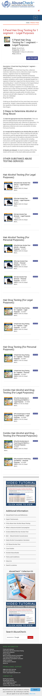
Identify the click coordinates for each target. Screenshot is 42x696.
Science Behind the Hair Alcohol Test (17, 532)
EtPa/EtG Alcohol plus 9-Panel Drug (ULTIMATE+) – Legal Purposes (22, 400)
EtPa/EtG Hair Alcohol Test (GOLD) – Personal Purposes (22, 247)
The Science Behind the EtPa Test (11, 657)
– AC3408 (23, 417)
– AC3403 (23, 312)
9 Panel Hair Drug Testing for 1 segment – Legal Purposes (21, 325)
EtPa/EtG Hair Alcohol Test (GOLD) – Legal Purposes (22, 184)
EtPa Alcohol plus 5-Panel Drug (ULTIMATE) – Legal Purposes (22, 415)
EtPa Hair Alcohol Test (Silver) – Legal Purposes (21, 199)
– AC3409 (26, 402)
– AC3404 (23, 327)
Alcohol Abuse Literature (9, 661)
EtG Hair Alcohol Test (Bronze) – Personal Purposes (20, 278)
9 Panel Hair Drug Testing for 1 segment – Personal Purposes (21, 356)
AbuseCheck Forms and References (16, 515)
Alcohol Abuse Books (12, 553)
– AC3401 (23, 358)
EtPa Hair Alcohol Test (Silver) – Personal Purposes (21, 263)
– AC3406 (23, 462)
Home (27, 22)
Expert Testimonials (12, 519)
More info (32, 693)
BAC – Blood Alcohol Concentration (17, 536)
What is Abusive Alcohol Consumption (17, 527)
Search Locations (11, 565)
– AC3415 (23, 249)
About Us (9, 561)
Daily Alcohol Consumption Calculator (17, 540)
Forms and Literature (8, 649)
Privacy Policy (6, 654)
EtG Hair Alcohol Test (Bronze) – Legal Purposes (22, 215)
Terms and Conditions (12, 557)
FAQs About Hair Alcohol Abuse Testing (18, 523)
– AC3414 (23, 265)
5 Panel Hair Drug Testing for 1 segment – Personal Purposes (21, 372)
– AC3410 (17, 218)
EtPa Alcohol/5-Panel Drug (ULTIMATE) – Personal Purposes (22, 460)
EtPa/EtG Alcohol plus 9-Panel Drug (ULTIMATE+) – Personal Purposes (22, 443)
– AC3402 (23, 374)
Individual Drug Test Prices (9, 97)
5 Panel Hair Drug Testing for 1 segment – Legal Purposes (21, 310)
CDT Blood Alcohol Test (13, 544)
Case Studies (10, 548)
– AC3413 (23, 280)
